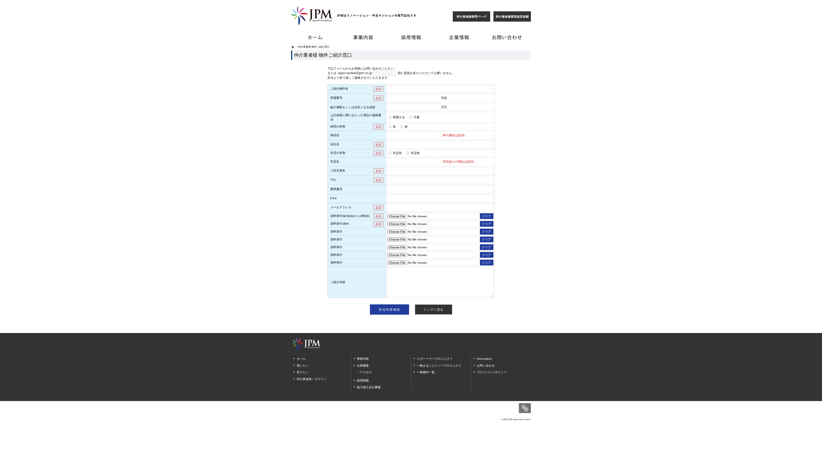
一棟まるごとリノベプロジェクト (439, 365)
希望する (399, 117)
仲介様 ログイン (471, 16)
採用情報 (363, 380)
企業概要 (363, 365)
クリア (486, 216)
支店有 (397, 153)
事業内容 (363, 358)
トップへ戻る (433, 309)
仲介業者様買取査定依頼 (512, 16)
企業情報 (459, 37)
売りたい (303, 372)
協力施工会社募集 (369, 387)
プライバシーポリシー (492, 372)
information (484, 358)
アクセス (366, 372)
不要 (417, 117)
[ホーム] (293, 47)
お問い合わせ (486, 365)
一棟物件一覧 (426, 372)
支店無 (415, 153)
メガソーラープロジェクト (435, 358)
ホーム (301, 358)
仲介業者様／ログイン (312, 379)
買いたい (303, 365)
